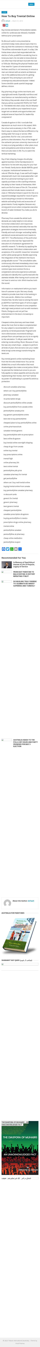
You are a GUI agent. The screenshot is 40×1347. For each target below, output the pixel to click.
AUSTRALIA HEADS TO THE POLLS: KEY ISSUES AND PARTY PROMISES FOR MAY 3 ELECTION (25, 743)
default (7, 21)
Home (4, 12)
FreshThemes (20, 1343)
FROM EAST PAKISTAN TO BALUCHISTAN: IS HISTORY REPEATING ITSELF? (24, 574)
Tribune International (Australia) (18, 1341)
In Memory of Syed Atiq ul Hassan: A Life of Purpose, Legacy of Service (24, 564)
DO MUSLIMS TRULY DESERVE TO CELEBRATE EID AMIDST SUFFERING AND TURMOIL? (25, 583)
